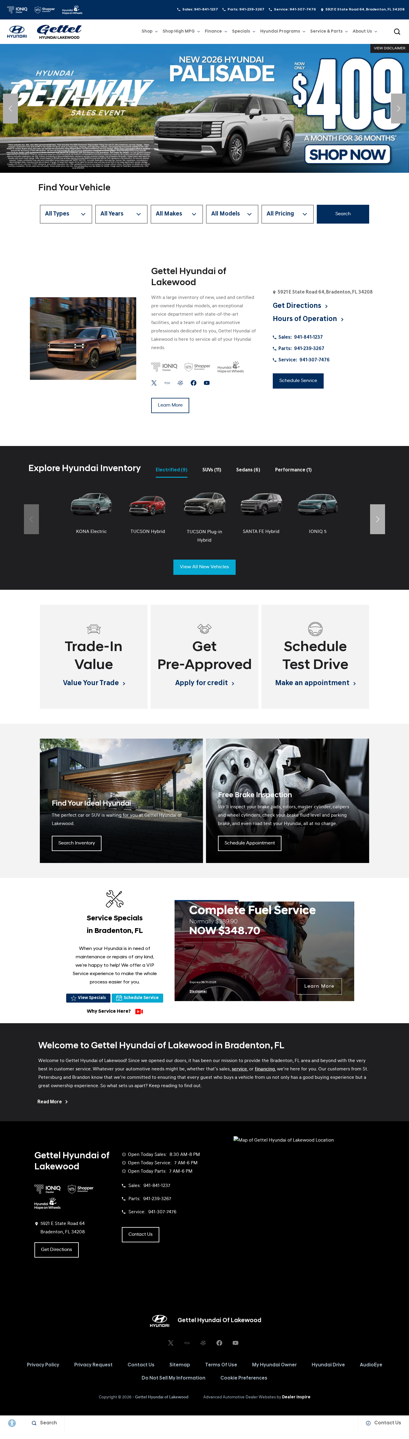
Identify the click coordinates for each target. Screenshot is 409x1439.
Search (343, 214)
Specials (241, 31)
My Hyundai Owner (274, 1365)
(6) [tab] (248, 470)
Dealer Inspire (296, 1397)
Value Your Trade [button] (91, 683)
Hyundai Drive (328, 1365)
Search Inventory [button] (76, 843)
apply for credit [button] (202, 683)
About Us (362, 31)
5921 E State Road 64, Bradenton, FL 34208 (365, 9)
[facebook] (193, 383)
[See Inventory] (204, 108)
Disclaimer (198, 991)
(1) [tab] (293, 470)
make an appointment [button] (313, 683)
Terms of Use (221, 1365)
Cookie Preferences (243, 1378)
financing (265, 1069)
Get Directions (56, 1249)
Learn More (319, 986)
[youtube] (207, 383)
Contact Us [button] (140, 1234)
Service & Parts (326, 31)
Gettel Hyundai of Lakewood (161, 1397)
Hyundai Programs (280, 32)
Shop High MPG (179, 31)
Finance (213, 31)
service (239, 1069)
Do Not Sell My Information (173, 1378)
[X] (154, 383)
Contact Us (141, 1365)
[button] (397, 32)
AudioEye (371, 1365)
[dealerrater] (180, 383)
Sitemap (179, 1365)
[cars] (167, 383)
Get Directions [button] (298, 306)
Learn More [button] (170, 405)
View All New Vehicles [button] (204, 567)
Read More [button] (50, 1102)
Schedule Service (141, 998)
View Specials (92, 998)
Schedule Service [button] (298, 380)
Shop (147, 31)
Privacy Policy (43, 1365)
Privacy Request (93, 1365)
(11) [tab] (211, 470)
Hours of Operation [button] (306, 319)
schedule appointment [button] (250, 843)
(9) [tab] (171, 470)
